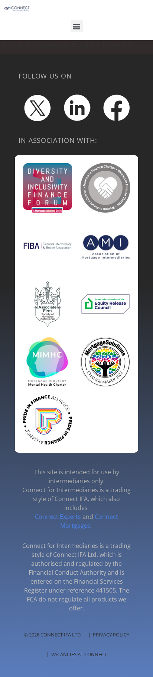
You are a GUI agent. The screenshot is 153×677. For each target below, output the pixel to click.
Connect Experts (58, 517)
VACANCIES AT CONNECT (79, 654)
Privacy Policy (111, 634)
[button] (77, 26)
